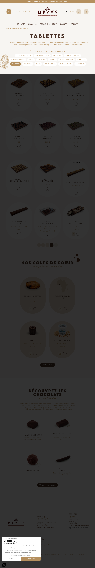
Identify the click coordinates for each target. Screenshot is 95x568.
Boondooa (81, 554)
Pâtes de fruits (66, 64)
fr (67, 11)
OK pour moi (31, 558)
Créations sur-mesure (45, 24)
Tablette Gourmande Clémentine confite (47, 180)
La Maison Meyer (63, 24)
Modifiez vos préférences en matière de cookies (59, 554)
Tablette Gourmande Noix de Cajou (47, 95)
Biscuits (52, 60)
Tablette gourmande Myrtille (19, 137)
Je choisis (11, 558)
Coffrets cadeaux (72, 55)
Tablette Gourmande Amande (19, 180)
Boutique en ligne (21, 24)
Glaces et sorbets (17, 60)
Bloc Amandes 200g (75, 183)
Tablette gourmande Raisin (75, 95)
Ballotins (57, 55)
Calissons (28, 64)
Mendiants (81, 60)
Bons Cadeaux (50, 64)
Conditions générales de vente (46, 545)
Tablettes (16, 64)
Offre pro (54, 24)
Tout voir (47, 365)
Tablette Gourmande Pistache (75, 137)
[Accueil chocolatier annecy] (47, 11)
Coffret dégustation (47, 223)
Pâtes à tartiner (66, 60)
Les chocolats (32, 24)
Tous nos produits (16, 28)
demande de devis (22, 11)
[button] (4, 565)
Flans (38, 64)
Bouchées (41, 60)
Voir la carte (48, 485)
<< (39, 245)
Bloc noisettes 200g (19, 223)
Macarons (80, 64)
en (73, 11)
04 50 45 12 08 (44, 525)
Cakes (31, 60)
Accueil (7, 28)
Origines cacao (74, 24)
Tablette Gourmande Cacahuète (19, 95)
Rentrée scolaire (42, 55)
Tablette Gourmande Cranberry (47, 137)
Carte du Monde (63, 45)
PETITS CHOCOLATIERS (75, 223)
